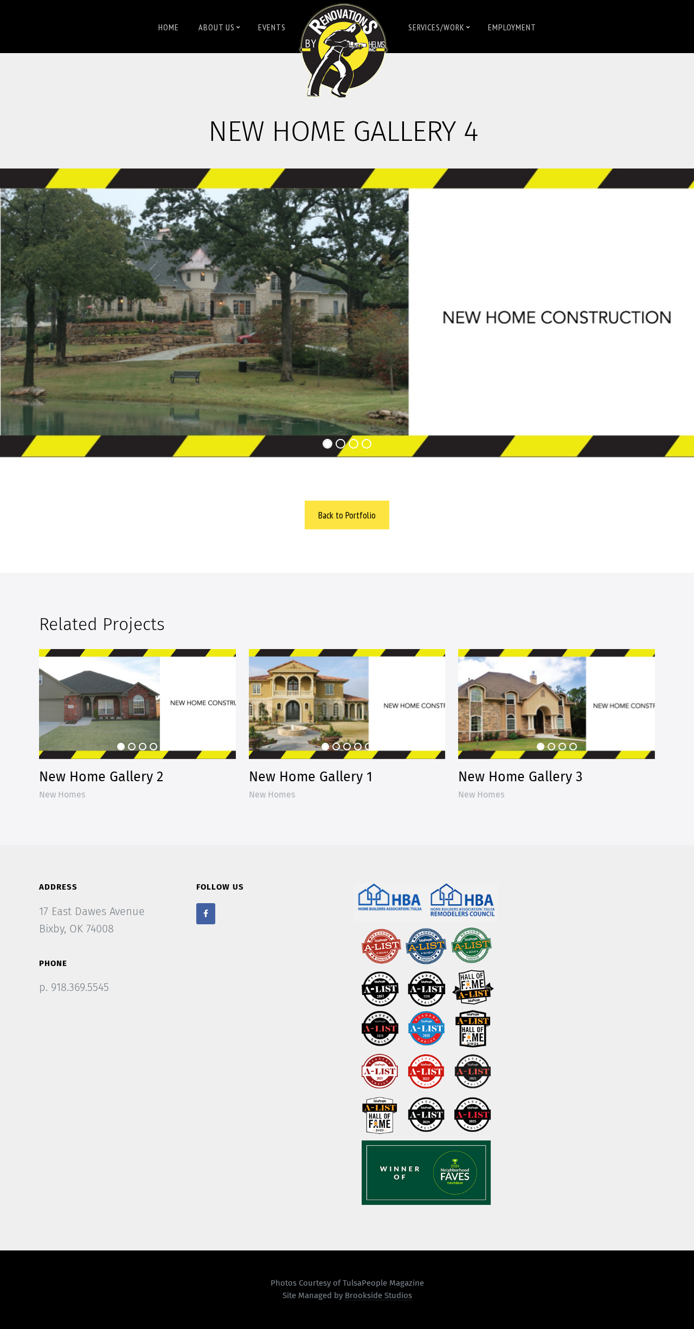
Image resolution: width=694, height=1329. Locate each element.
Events (272, 27)
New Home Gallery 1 (310, 777)
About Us (216, 27)
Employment (512, 27)
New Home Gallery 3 (520, 777)
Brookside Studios (378, 1296)
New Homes (62, 794)
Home (168, 27)
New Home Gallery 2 (101, 777)
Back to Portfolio (347, 515)
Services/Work (436, 27)
